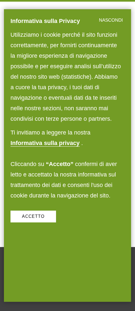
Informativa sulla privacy (45, 142)
